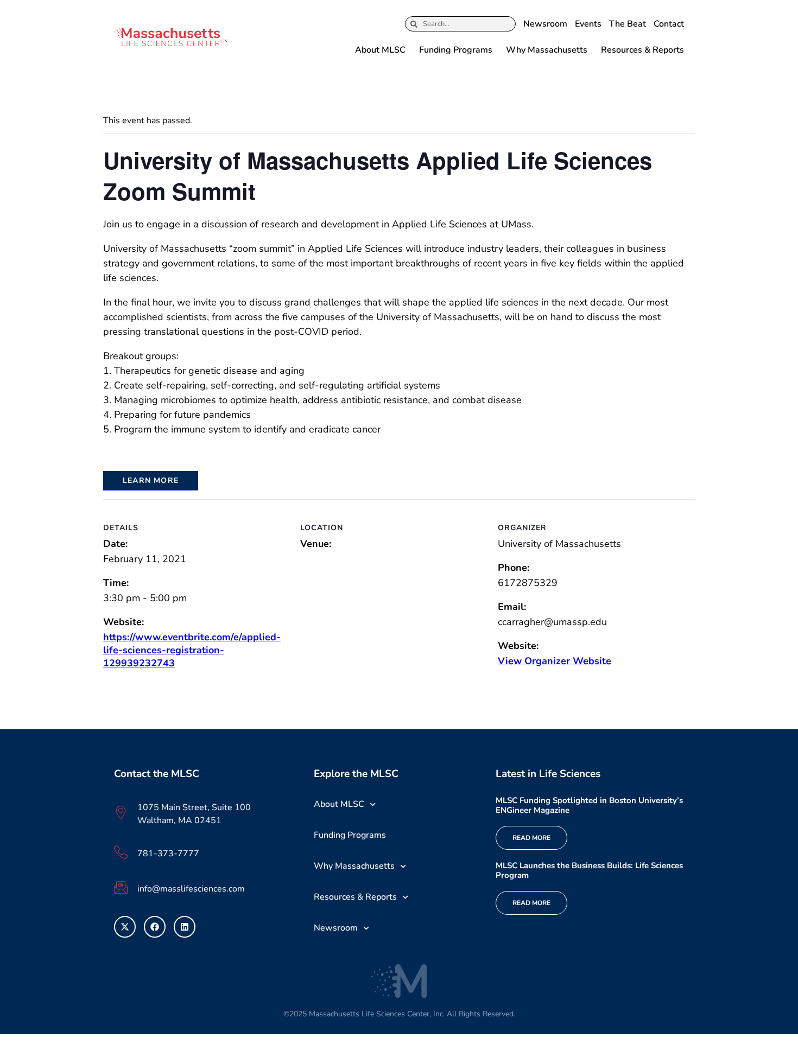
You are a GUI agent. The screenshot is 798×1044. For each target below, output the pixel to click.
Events (588, 24)
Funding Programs (455, 50)
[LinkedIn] (184, 927)
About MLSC (380, 50)
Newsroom (545, 24)
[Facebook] (155, 927)
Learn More (151, 480)
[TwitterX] (125, 927)
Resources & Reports (642, 50)
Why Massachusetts (546, 50)
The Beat (627, 24)
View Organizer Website (554, 660)
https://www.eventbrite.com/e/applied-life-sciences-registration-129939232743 (192, 650)
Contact (669, 24)
